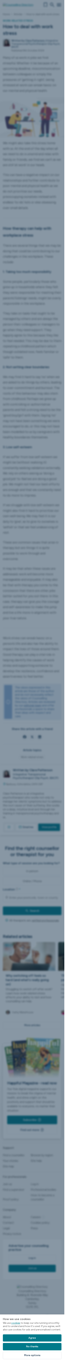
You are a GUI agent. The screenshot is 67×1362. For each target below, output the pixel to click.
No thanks (32, 1346)
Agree (32, 1337)
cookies (15, 1322)
